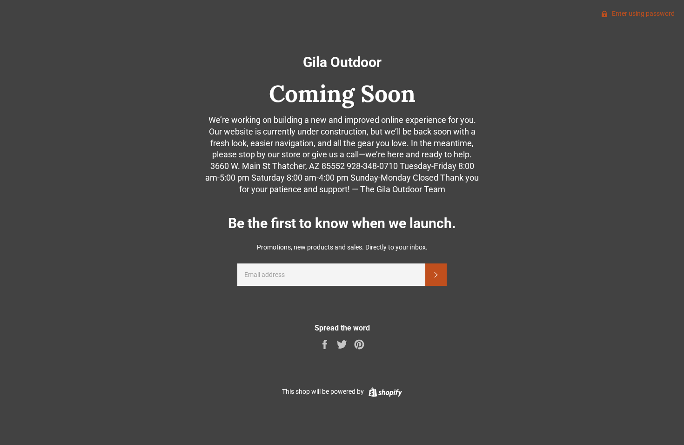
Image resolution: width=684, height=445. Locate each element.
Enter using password (642, 13)
